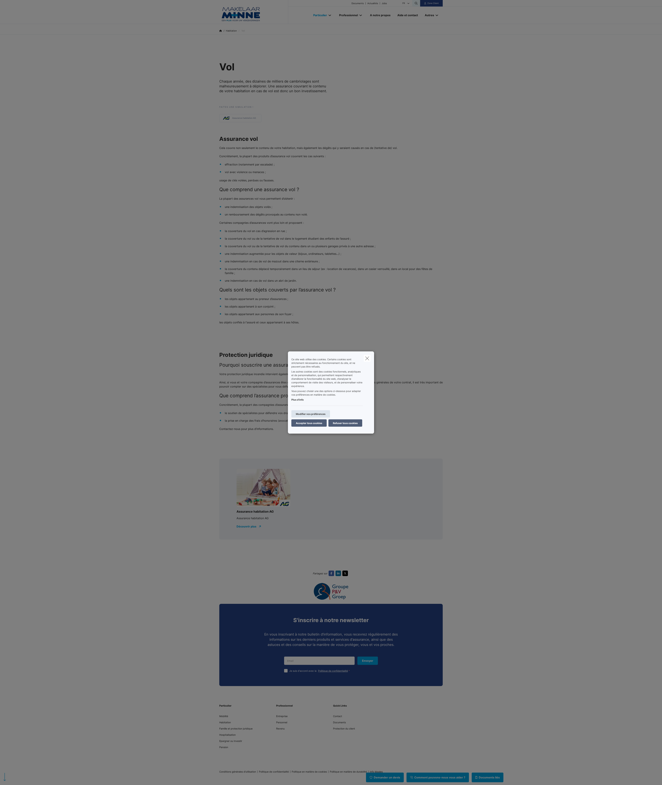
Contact (337, 716)
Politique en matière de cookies (309, 772)
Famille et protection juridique (236, 728)
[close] (367, 358)
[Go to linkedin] (338, 573)
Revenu (280, 728)
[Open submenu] (330, 15)
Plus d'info (297, 399)
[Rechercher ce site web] (416, 3)
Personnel (281, 722)
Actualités (372, 3)
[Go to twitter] (345, 573)
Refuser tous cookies (345, 423)
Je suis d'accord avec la (318, 670)
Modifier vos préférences (310, 413)
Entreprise (282, 716)
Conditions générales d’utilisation (237, 772)
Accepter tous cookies (309, 423)
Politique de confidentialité (333, 670)
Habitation (225, 722)
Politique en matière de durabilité (348, 772)
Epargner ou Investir (230, 740)
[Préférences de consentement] (14, 778)
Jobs (384, 3)
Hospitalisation (227, 734)
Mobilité (223, 716)
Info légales (376, 772)
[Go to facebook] (332, 573)
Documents (358, 3)
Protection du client (344, 728)
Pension (223, 747)
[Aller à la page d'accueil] (253, 12)
